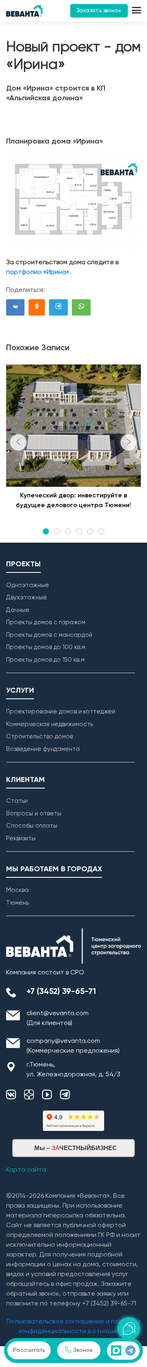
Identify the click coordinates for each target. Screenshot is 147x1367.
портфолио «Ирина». (38, 272)
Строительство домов (39, 736)
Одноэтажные (27, 585)
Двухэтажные (26, 597)
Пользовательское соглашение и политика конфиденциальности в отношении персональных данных (73, 1331)
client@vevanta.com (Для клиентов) (58, 1018)
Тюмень (17, 903)
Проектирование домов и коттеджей (60, 712)
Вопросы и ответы (33, 813)
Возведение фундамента (43, 749)
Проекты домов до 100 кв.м (45, 647)
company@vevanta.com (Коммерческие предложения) (73, 1046)
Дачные (17, 610)
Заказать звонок (99, 10)
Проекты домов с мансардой (49, 635)
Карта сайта (26, 1170)
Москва (17, 890)
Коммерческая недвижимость (49, 724)
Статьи (17, 801)
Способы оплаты (31, 826)
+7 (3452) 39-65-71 (61, 992)
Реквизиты (21, 838)
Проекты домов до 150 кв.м (45, 660)
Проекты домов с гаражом (45, 622)
